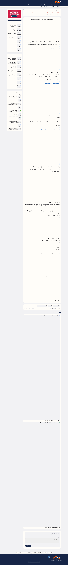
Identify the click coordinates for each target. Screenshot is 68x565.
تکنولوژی (37, 4)
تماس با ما (21, 557)
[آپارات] (39, 562)
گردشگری (45, 4)
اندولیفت (17, 552)
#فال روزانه (44, 6)
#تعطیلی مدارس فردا (51, 6)
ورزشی (13, 4)
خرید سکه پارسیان (34, 552)
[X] (55, 308)
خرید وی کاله (44, 552)
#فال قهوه (41, 6)
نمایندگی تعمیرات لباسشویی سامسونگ (25, 552)
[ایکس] (37, 562)
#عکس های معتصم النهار (56, 305)
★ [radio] (29, 308)
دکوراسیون (16, 4)
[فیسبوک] (31, 562)
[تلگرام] (35, 562)
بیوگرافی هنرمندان (56, 10)
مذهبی (23, 4)
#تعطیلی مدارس (56, 6)
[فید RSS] (29, 562)
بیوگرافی (29, 4)
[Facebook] (54, 308)
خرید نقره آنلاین (39, 552)
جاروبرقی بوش (50, 552)
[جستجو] (8, 5)
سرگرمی (20, 4)
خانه (59, 10)
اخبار (54, 4)
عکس (48, 4)
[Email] (50, 308)
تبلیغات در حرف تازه (31, 557)
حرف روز (13, 557)
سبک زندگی (41, 4)
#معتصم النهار (50, 305)
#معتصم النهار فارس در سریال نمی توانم (42, 305)
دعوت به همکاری (26, 557)
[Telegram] (52, 308)
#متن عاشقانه (47, 6)
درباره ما (36, 557)
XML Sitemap (8, 557)
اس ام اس (51, 4)
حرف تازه (57, 4)
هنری (25, 4)
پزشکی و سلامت (33, 4)
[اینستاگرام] (33, 562)
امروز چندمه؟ (16, 557)
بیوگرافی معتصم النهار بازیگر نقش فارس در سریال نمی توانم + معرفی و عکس (44, 13)
